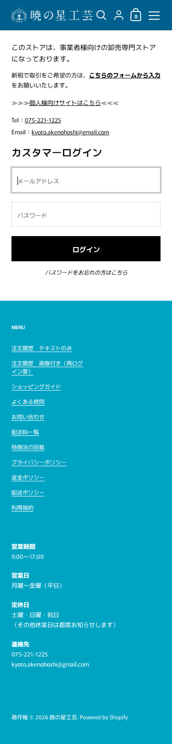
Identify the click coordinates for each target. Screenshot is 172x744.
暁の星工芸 (63, 717)
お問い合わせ (27, 416)
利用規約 (22, 507)
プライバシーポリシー (39, 462)
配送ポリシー (27, 492)
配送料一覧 (25, 431)
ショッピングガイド (36, 386)
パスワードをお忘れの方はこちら (86, 272)
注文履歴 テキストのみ (41, 348)
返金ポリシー (27, 477)
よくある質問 (27, 401)
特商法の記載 (27, 447)
